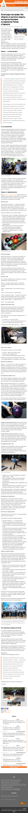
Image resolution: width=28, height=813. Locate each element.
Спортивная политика (15, 780)
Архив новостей (14, 767)
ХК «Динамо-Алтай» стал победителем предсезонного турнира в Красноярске (11, 728)
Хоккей (7, 780)
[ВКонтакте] (2, 708)
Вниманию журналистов (6, 787)
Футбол (3, 780)
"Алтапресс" (20, 26)
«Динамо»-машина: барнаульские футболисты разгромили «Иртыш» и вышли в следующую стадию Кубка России (14, 742)
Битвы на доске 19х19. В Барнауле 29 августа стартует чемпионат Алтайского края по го (13, 755)
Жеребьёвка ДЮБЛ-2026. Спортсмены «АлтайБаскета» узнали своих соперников (12, 760)
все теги (17, 789)
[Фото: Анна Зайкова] (14, 166)
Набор (24, 784)
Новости (14, 716)
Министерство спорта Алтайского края (9, 796)
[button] (25, 688)
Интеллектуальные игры (6, 782)
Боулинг (9, 710)
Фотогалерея (7, 712)
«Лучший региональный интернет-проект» (14, 10)
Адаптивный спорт (17, 784)
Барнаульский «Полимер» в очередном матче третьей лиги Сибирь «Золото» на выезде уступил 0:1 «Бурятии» (14, 722)
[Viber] (7, 708)
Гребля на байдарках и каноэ (8, 789)
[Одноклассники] (4, 708)
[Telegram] (5, 708)
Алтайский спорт (21, 1)
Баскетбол (16, 782)
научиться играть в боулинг (10, 194)
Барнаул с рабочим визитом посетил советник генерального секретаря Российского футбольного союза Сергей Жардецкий (14, 735)
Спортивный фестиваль (6, 784)
